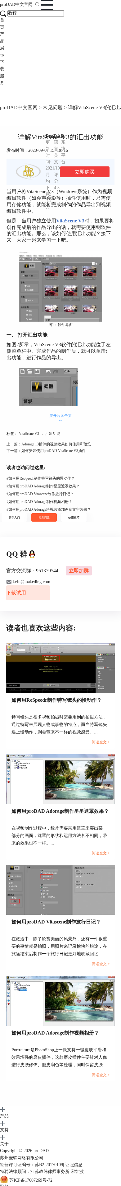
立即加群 (79, 570)
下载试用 (16, 592)
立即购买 (85, 171)
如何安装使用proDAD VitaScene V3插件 (53, 451)
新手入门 (14, 517)
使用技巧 (73, 517)
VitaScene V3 (29, 433)
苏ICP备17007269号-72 (30, 1180)
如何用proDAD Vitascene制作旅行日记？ (40, 494)
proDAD (16, 4)
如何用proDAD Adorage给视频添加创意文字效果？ (49, 509)
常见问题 (53, 107)
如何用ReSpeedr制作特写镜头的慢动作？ (41, 478)
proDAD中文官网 (19, 107)
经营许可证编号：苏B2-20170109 (31, 1164)
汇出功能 (52, 433)
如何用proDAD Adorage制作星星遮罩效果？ (43, 486)
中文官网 (24, 4)
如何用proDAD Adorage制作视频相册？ (39, 502)
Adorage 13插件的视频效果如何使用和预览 (56, 444)
